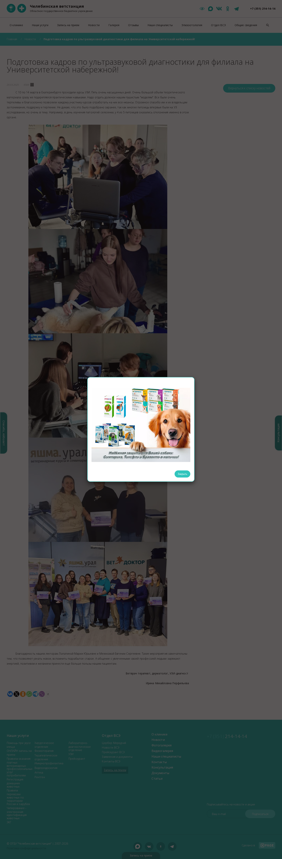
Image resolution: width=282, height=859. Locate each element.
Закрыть (182, 474)
